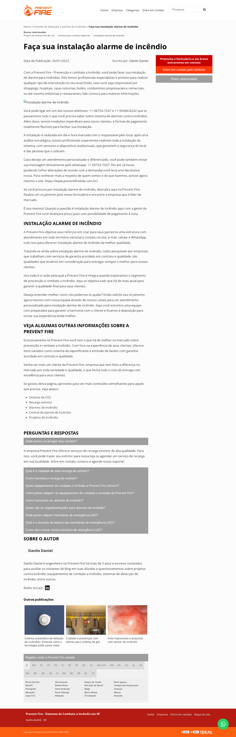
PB (50, 673)
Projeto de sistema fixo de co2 (39, 35)
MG (34, 665)
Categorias (132, 10)
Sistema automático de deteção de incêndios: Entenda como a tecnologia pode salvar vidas (44, 642)
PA (119, 665)
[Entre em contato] (46, 102)
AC (126, 665)
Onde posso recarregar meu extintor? (51, 441)
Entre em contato (153, 10)
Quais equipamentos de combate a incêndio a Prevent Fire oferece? (72, 485)
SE (85, 673)
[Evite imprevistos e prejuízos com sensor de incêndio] (127, 621)
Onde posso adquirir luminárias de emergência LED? (61, 515)
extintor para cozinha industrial (74, 35)
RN (64, 673)
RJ (27, 665)
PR (55, 665)
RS (69, 665)
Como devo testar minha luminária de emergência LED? (63, 530)
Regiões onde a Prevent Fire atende (50, 657)
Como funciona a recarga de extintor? (51, 478)
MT (35, 673)
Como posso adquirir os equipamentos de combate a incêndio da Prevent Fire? (79, 493)
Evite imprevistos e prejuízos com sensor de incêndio (125, 640)
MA (27, 673)
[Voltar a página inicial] (38, 9)
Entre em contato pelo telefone (184, 70)
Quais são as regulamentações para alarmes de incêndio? (65, 508)
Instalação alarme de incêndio (109, 35)
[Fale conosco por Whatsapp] (223, 724)
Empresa (117, 10)
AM (111, 665)
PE (76, 665)
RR (78, 673)
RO (71, 673)
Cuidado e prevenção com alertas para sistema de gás (83, 640)
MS (43, 673)
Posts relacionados (184, 79)
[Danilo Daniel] (47, 587)
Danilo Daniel (138, 61)
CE (91, 665)
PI (57, 673)
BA (83, 665)
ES (41, 665)
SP (48, 665)
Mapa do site (202, 714)
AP (140, 665)
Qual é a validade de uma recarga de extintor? (57, 471)
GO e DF (101, 665)
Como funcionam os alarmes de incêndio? (54, 500)
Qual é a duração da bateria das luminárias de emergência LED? (69, 522)
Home (104, 10)
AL (133, 665)
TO (92, 673)
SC (62, 665)
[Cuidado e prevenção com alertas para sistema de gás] (86, 621)
